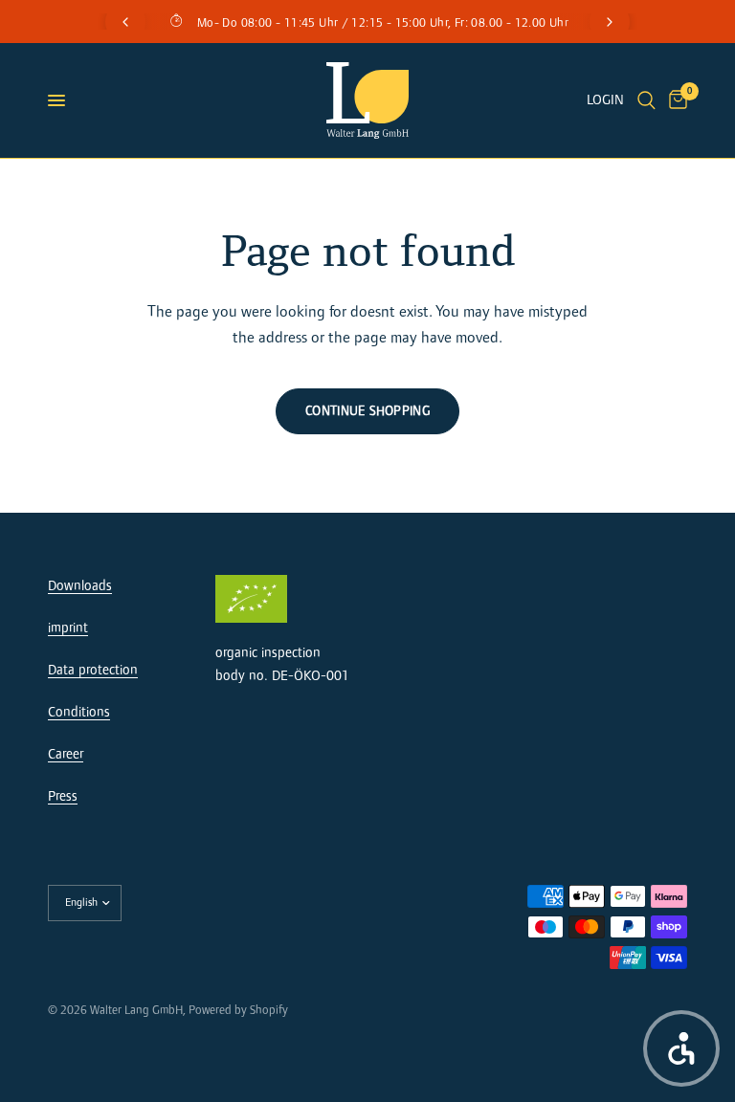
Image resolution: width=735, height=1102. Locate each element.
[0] (674, 100)
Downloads (80, 586)
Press (63, 796)
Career (65, 754)
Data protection (93, 670)
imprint (68, 628)
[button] (681, 1048)
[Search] (646, 100)
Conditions (79, 712)
